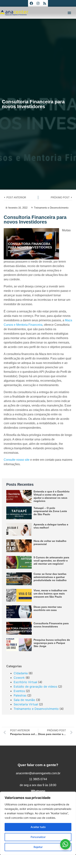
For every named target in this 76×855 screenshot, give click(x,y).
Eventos (19, 691)
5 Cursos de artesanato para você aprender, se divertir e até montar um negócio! (51, 560)
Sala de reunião (24, 700)
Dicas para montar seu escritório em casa (48, 608)
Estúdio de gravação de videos (35, 686)
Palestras (20, 695)
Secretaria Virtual (26, 704)
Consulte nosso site (17, 459)
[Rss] (44, 3)
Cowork (19, 677)
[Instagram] (38, 3)
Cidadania (21, 673)
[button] (69, 13)
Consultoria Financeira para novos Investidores (51, 625)
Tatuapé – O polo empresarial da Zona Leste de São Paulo (50, 511)
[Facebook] (31, 3)
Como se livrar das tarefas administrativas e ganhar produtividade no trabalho (50, 577)
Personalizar (38, 837)
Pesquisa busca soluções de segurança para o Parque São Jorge (52, 643)
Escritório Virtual (25, 682)
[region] (38, 823)
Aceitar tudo (38, 827)
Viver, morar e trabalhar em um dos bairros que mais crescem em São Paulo (50, 593)
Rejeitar (38, 847)
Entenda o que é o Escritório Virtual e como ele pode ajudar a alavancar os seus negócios (52, 496)
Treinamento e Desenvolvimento (51, 207)
